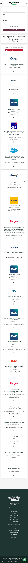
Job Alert (14, 513)
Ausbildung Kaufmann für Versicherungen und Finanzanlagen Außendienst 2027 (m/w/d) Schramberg (14, 133)
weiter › (14, 481)
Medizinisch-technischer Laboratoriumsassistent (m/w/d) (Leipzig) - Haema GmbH (14, 391)
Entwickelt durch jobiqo (8, 559)
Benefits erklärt (14, 519)
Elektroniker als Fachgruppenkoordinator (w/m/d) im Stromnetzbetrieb (14, 423)
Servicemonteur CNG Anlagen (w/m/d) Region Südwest (14, 367)
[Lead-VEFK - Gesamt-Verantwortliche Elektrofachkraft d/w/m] (14, 102)
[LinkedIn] (12, 503)
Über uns (14, 541)
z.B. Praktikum (7, 9)
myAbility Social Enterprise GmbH (17, 558)
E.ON (16, 369)
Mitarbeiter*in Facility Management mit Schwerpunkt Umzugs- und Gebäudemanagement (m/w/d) (14, 408)
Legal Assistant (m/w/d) (14, 468)
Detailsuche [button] (14, 26)
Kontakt (14, 543)
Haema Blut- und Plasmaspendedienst (16, 232)
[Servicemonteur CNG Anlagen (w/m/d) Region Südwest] (14, 361)
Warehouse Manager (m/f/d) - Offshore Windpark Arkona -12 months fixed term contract (14, 343)
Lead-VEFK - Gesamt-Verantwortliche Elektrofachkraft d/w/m (14, 108)
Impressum (14, 547)
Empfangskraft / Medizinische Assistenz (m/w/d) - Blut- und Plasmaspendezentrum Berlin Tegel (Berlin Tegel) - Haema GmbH (14, 229)
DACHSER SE (16, 207)
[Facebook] (10, 503)
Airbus (16, 256)
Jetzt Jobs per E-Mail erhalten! (15, 50)
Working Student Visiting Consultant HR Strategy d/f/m (14, 318)
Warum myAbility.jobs (14, 530)
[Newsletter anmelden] (18, 503)
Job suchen (14, 511)
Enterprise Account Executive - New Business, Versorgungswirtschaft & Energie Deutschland (14, 157)
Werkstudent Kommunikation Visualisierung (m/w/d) (14, 181)
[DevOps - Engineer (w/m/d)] (14, 291)
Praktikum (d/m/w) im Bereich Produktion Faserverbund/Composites (14, 253)
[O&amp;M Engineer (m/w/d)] (14, 269)
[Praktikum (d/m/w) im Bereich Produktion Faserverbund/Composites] (14, 247)
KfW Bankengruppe (16, 298)
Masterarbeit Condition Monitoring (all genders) (14, 64)
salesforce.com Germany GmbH (16, 161)
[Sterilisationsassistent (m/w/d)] (14, 80)
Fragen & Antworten (14, 517)
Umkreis (5, 20)
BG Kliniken (16, 87)
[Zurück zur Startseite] (14, 3)
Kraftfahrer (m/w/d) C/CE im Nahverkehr (14, 206)
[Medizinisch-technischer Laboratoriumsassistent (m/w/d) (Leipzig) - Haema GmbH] (14, 384)
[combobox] (14, 11)
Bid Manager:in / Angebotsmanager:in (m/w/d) (14, 453)
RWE (16, 111)
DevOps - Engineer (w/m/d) (14, 296)
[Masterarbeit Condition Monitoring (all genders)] (14, 58)
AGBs (14, 549)
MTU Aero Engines (16, 67)
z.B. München (7, 14)
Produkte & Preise (14, 532)
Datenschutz (14, 545)
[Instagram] (15, 503)
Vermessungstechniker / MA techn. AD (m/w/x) (14, 437)
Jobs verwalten (14, 534)
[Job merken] (14, 72)
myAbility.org (14, 528)
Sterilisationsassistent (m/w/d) (14, 86)
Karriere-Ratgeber (14, 515)
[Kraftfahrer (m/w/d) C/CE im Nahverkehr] (14, 200)
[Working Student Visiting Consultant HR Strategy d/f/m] (14, 312)
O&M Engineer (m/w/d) (14, 274)
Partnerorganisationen (14, 521)
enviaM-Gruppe (16, 184)
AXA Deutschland (16, 136)
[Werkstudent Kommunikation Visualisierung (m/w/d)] (14, 175)
